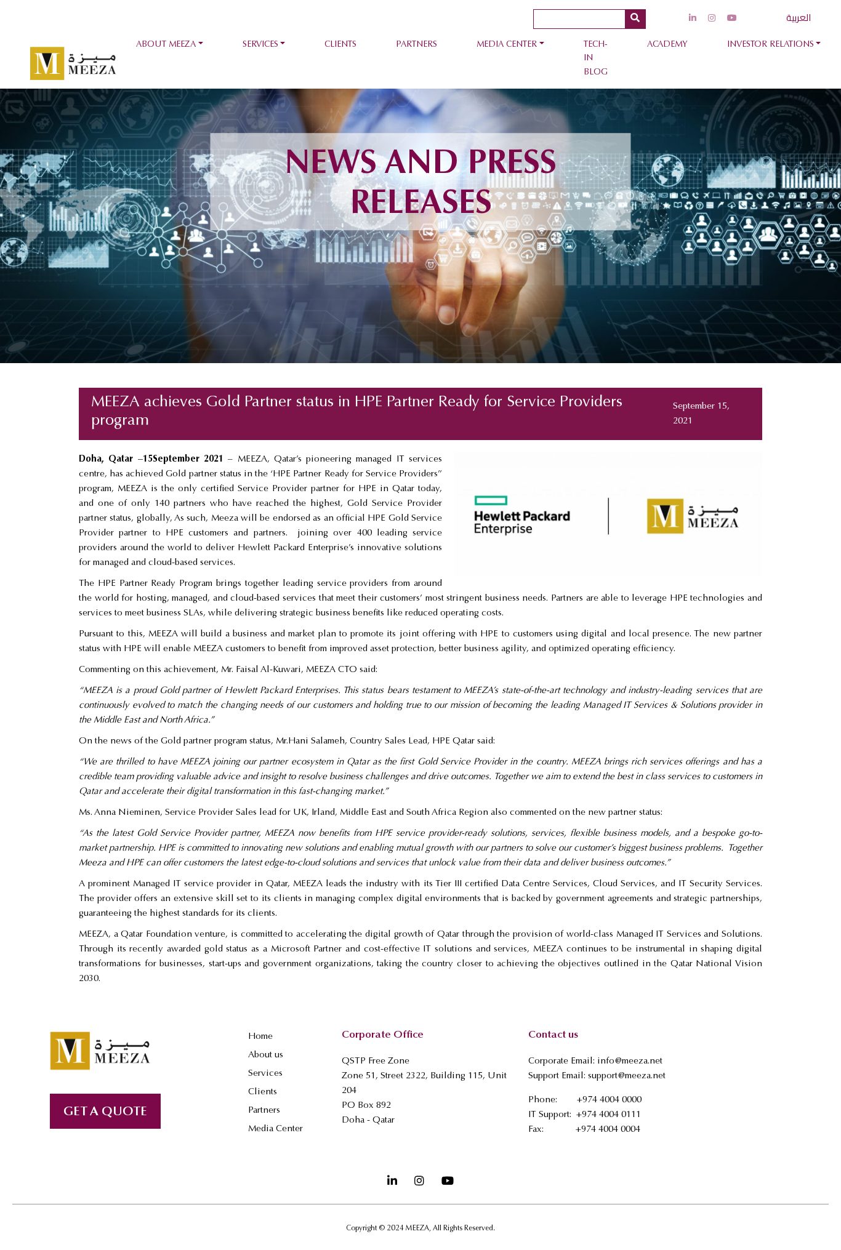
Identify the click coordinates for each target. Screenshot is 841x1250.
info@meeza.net (629, 1061)
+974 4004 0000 (609, 1100)
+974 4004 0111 (608, 1115)
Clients (340, 45)
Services (260, 45)
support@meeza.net (627, 1076)
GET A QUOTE (105, 1112)
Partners (416, 45)
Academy (667, 45)
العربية (798, 17)
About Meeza (166, 45)
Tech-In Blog (596, 59)
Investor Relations (770, 45)
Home (260, 1036)
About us (265, 1055)
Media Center (507, 45)
